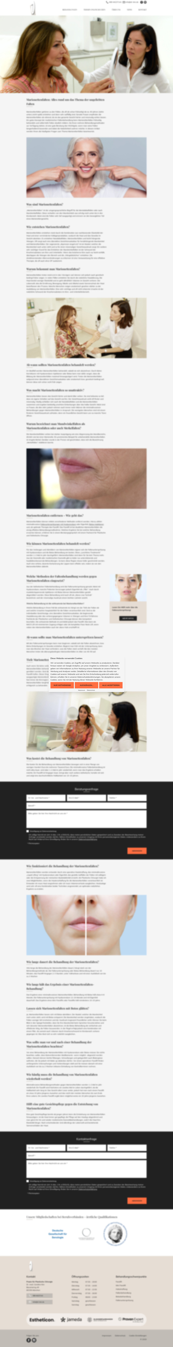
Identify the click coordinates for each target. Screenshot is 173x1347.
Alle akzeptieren (111, 685)
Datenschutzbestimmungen (88, 677)
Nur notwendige (62, 685)
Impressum (81, 690)
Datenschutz (91, 690)
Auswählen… (86, 685)
